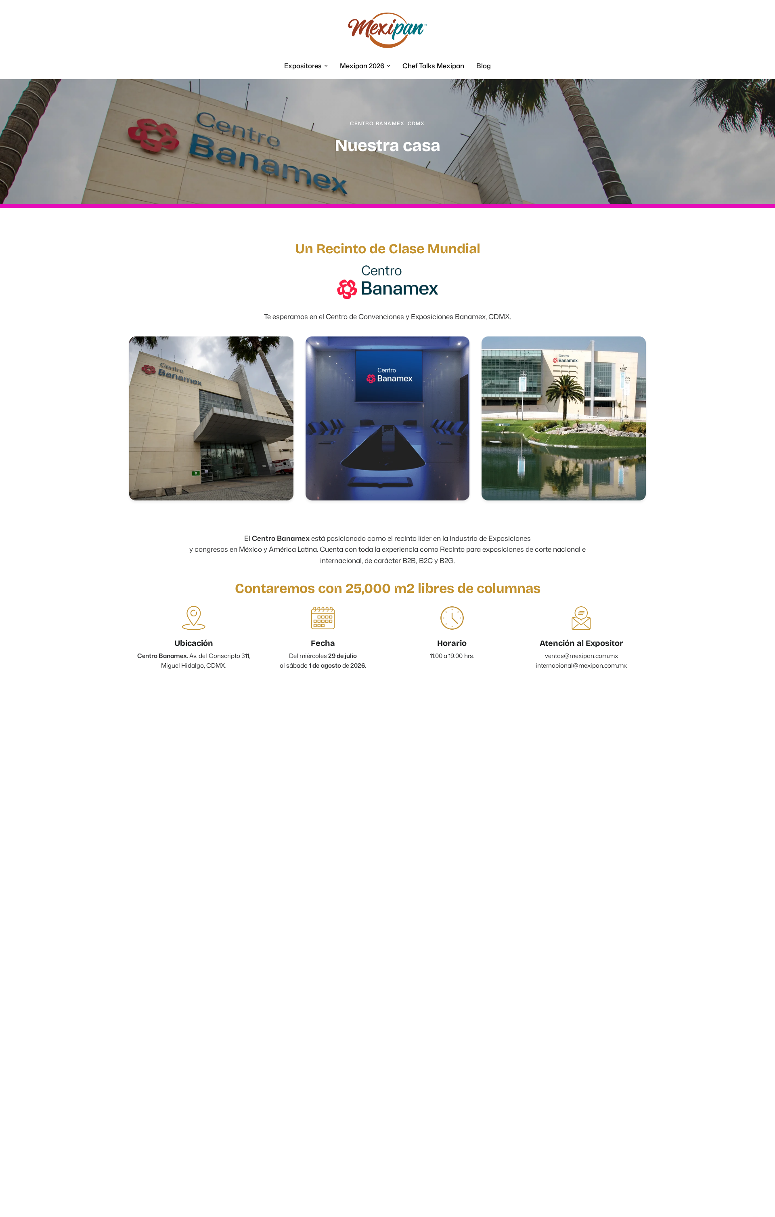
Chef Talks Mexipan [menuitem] (433, 65)
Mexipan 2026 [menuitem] (362, 65)
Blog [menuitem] (483, 65)
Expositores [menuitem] (303, 65)
